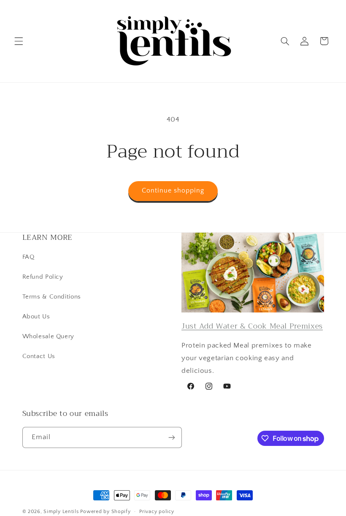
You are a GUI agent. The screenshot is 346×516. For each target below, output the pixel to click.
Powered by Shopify (105, 511)
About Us (36, 316)
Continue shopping (173, 190)
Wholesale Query (48, 336)
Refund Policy (42, 277)
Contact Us (38, 356)
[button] (18, 41)
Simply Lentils (60, 511)
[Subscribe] (171, 437)
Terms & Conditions (51, 296)
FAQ (28, 257)
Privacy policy (156, 511)
